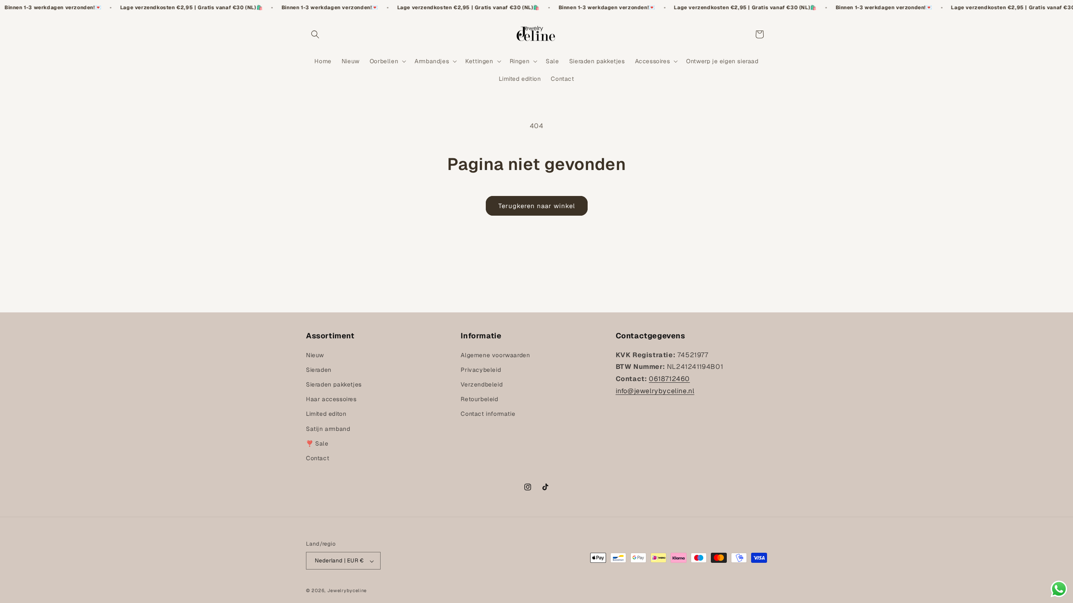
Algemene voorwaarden (495, 355)
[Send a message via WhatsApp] (1059, 589)
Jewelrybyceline (347, 590)
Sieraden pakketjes (334, 384)
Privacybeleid (481, 370)
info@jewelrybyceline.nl (655, 391)
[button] (315, 34)
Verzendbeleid (482, 384)
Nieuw (315, 355)
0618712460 (669, 378)
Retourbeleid (479, 399)
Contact (317, 458)
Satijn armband (328, 429)
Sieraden (319, 370)
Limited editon (326, 413)
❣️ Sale (317, 443)
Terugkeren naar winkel (536, 206)
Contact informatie (488, 413)
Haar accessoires (331, 399)
